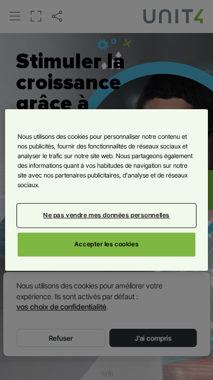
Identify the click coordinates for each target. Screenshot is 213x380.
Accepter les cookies (106, 244)
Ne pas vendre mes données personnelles (106, 215)
